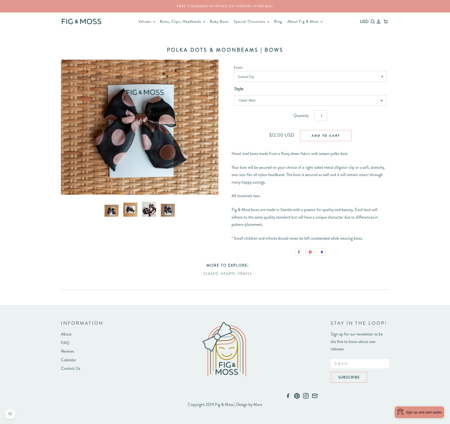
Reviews (67, 351)
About (66, 334)
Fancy (322, 252)
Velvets (145, 21)
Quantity (301, 115)
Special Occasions (250, 21)
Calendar (68, 360)
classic (211, 273)
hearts (228, 273)
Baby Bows (219, 21)
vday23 (245, 273)
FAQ (65, 343)
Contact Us (70, 368)
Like (299, 252)
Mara (257, 404)
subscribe (349, 377)
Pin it (310, 252)
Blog (278, 21)
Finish (238, 67)
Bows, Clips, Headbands (181, 21)
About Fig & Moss (303, 21)
